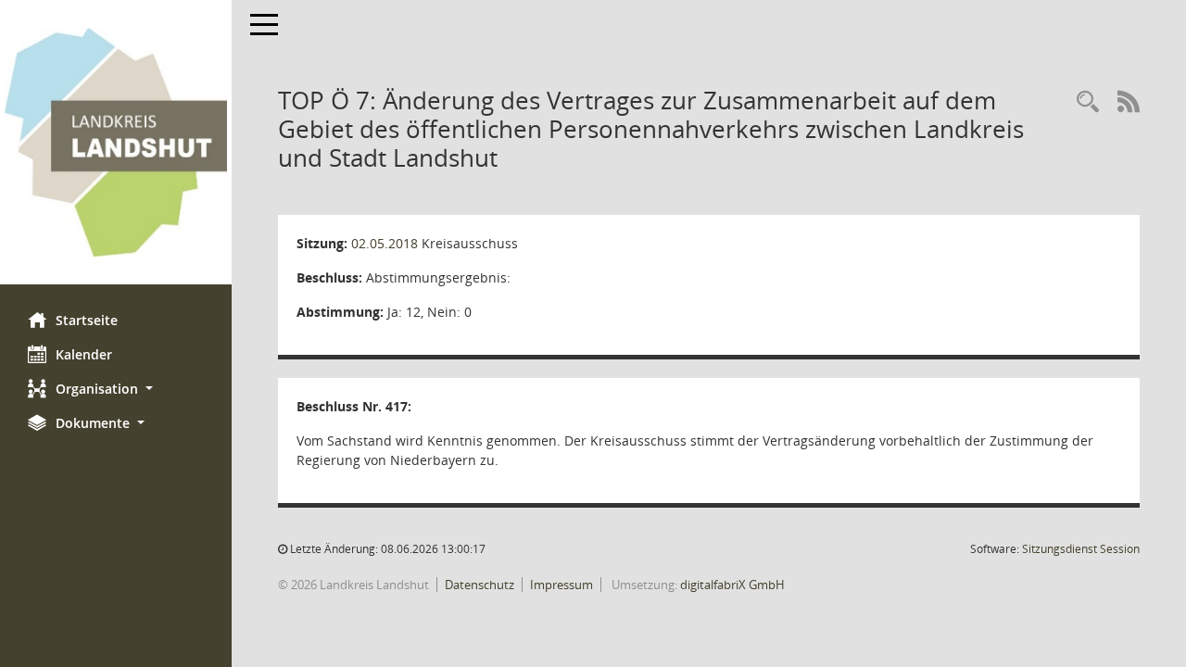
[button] (116, 388)
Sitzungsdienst (1081, 549)
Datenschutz (479, 584)
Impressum (561, 584)
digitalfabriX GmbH (732, 584)
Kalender (84, 354)
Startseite (87, 320)
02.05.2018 (384, 243)
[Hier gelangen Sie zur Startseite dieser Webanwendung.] (116, 142)
